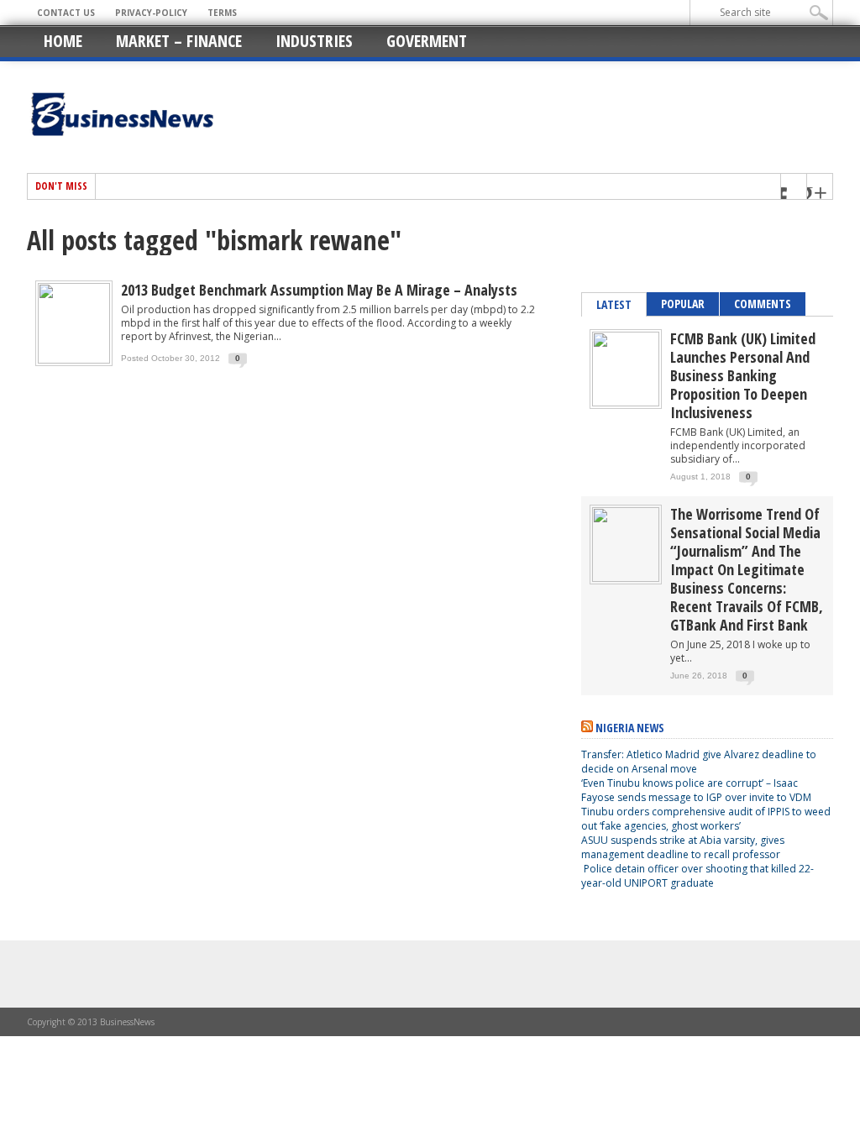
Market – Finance (179, 40)
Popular (683, 304)
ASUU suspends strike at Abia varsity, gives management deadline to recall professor (682, 847)
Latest (614, 304)
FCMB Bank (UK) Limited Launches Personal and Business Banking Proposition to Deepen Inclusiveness (742, 375)
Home (63, 40)
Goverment (426, 40)
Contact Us (66, 12)
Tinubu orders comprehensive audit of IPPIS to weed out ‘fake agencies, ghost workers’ (706, 818)
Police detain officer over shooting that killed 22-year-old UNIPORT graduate (697, 876)
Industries (314, 40)
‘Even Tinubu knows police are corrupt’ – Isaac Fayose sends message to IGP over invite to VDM (696, 790)
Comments (762, 304)
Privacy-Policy (151, 12)
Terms (222, 12)
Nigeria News (629, 728)
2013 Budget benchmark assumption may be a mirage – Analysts (319, 289)
